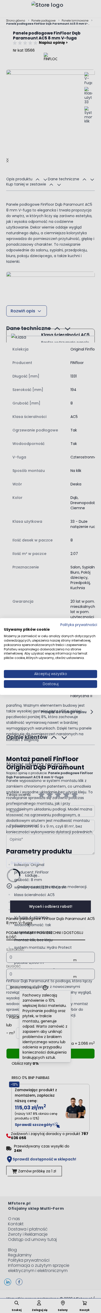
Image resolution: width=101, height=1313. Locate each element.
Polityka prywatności (78, 624)
